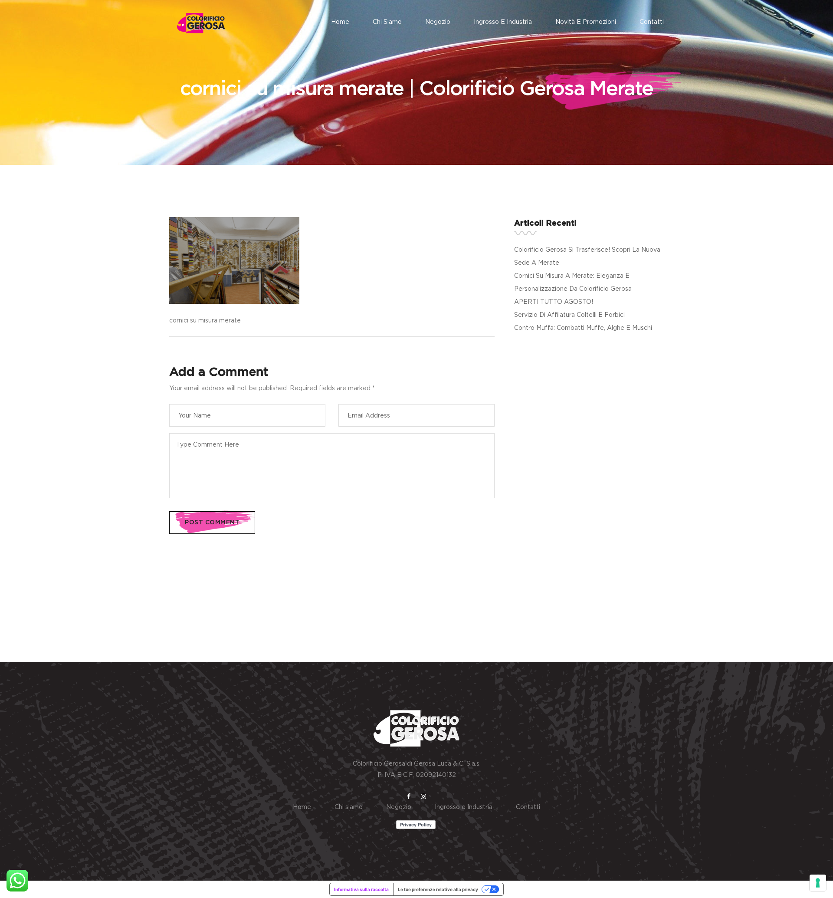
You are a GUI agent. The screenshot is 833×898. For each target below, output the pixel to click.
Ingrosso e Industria (503, 21)
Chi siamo (387, 21)
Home (340, 21)
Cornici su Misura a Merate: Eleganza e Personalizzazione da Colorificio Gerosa (573, 282)
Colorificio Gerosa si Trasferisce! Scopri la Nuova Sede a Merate (587, 256)
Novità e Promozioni (585, 21)
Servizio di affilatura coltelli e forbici (569, 314)
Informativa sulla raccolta (361, 889)
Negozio (437, 21)
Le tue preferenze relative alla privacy (438, 889)
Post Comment (212, 523)
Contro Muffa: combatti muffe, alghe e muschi (583, 327)
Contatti (652, 21)
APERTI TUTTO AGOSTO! (553, 301)
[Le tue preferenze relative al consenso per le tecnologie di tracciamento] (818, 883)
